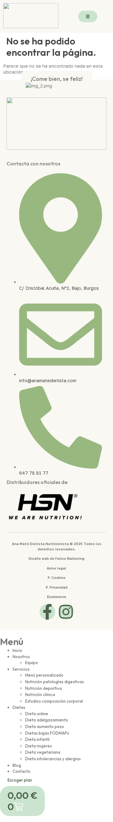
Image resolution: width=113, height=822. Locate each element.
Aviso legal (56, 568)
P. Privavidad (56, 587)
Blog (17, 765)
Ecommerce (56, 597)
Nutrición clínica (40, 694)
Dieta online (36, 713)
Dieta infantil (37, 739)
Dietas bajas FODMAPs (47, 733)
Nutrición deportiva (43, 688)
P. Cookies (57, 577)
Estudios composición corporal (54, 701)
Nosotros (21, 656)
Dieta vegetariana (42, 752)
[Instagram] (66, 612)
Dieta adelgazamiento (46, 719)
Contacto (21, 771)
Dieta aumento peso (44, 726)
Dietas (19, 707)
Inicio (17, 650)
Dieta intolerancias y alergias (53, 758)
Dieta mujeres (38, 745)
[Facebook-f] (47, 612)
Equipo (31, 662)
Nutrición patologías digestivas (54, 681)
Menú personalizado (44, 675)
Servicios (21, 669)
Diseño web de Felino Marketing (56, 558)
